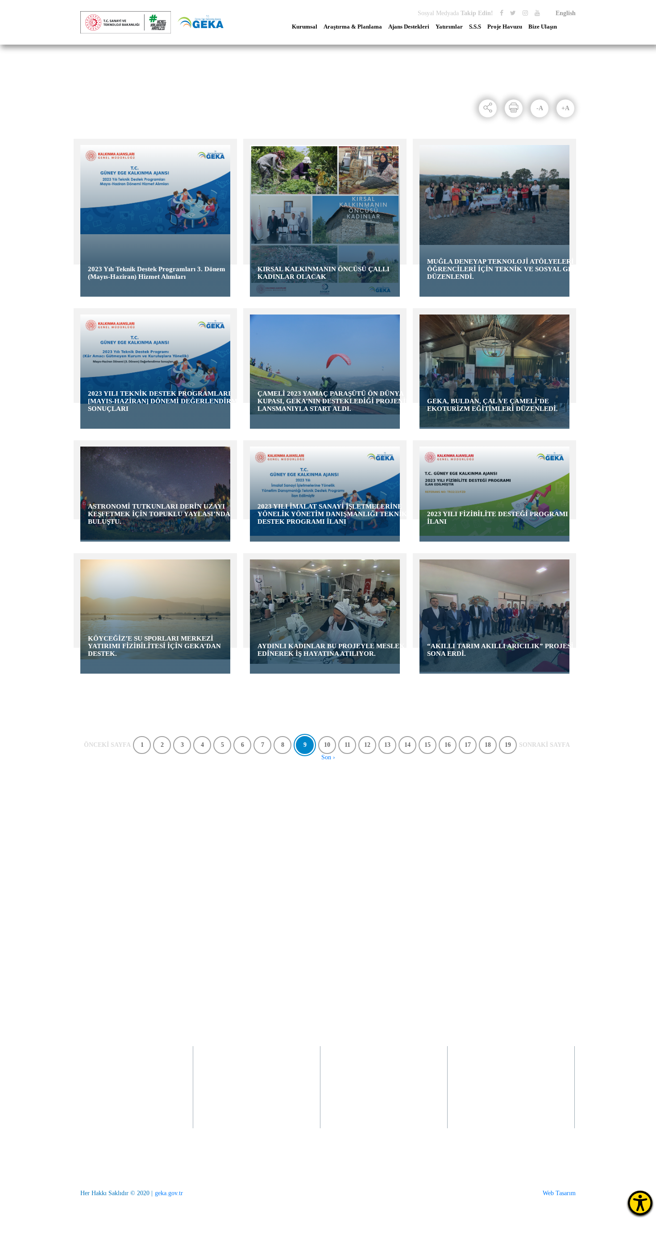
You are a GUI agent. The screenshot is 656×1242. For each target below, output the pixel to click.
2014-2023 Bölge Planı (211, 823)
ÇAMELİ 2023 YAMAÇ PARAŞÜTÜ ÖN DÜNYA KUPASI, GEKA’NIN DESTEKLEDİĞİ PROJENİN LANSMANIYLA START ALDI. (334, 401)
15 (427, 744)
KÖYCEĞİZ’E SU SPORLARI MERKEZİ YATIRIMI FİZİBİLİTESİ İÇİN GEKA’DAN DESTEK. (154, 646)
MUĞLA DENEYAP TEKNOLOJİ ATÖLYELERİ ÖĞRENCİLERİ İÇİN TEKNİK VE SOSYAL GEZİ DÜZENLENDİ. (503, 269)
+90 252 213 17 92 (496, 1100)
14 (407, 744)
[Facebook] (501, 13)
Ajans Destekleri (408, 27)
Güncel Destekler (305, 835)
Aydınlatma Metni (103, 896)
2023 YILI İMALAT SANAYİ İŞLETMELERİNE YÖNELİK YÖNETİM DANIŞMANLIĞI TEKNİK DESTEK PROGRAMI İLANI (332, 514)
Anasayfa (94, 93)
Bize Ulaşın (542, 27)
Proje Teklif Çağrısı (309, 811)
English (566, 13)
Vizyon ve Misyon (103, 811)
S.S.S (475, 27)
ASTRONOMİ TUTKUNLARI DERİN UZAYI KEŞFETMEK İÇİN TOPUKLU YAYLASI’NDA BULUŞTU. (159, 514)
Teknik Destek (302, 848)
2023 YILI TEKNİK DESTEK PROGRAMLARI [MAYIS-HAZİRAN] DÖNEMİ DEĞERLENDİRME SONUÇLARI (165, 401)
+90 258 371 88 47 (116, 1119)
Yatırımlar (449, 27)
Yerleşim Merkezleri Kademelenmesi (207, 887)
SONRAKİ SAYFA (544, 744)
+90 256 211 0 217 (242, 1100)
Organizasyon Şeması (107, 944)
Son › (328, 757)
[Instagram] (525, 13)
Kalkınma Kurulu (102, 920)
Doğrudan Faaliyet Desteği (317, 823)
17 (468, 744)
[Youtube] (537, 13)
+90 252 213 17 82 (498, 1112)
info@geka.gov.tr (472, 994)
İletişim (497, 811)
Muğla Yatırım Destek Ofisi (420, 835)
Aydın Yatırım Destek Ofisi (420, 811)
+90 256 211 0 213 (243, 1112)
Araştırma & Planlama (353, 27)
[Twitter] (513, 13)
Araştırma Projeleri (206, 848)
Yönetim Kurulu (101, 908)
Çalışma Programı (103, 860)
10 (327, 744)
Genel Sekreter (99, 932)
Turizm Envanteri (204, 860)
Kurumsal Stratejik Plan (212, 872)
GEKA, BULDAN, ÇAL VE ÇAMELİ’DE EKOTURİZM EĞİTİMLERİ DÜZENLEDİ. (492, 404)
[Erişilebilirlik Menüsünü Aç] (640, 1203)
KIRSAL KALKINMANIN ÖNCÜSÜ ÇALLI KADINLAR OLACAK (323, 272)
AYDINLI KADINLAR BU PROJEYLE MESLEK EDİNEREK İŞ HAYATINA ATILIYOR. (331, 649)
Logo (87, 884)
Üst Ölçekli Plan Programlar (218, 811)
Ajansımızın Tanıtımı (107, 823)
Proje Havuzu (504, 27)
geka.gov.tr (169, 1193)
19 (508, 744)
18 (488, 744)
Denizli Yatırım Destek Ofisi (421, 823)
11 (347, 744)
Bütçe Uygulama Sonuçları (114, 848)
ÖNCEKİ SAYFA (107, 744)
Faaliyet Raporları (103, 835)
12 (367, 744)
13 (387, 744)
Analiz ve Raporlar (206, 835)
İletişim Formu (506, 823)
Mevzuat (91, 872)
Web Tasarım (559, 1193)
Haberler (130, 93)
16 (447, 744)
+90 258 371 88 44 (111, 1005)
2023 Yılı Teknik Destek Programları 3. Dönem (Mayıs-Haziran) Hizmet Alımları (156, 272)
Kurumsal (304, 27)
